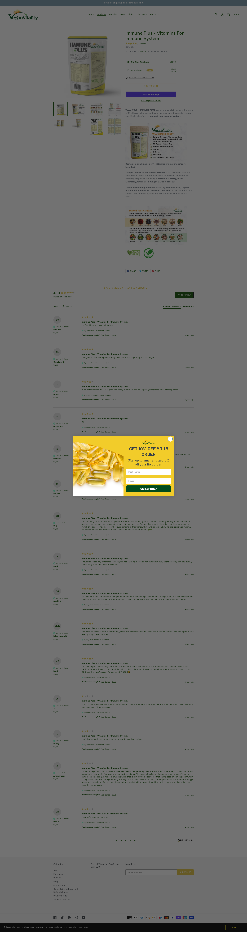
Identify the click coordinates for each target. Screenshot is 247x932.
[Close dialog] (170, 439)
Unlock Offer (148, 489)
